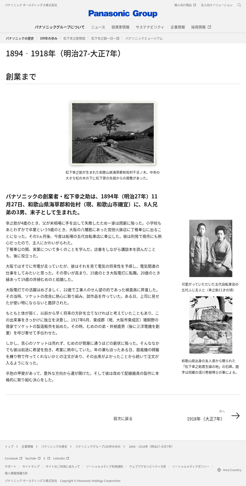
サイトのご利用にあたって (63, 466)
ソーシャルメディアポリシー (190, 466)
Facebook (11, 458)
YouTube (30, 458)
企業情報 (27, 446)
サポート (10, 466)
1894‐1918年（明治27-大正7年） (151, 446)
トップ (9, 446)
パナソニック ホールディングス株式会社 (31, 5)
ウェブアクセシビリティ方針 (147, 466)
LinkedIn (59, 458)
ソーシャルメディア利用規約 (104, 466)
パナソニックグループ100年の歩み (98, 446)
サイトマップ (31, 466)
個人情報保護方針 (16, 473)
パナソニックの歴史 (20, 38)
